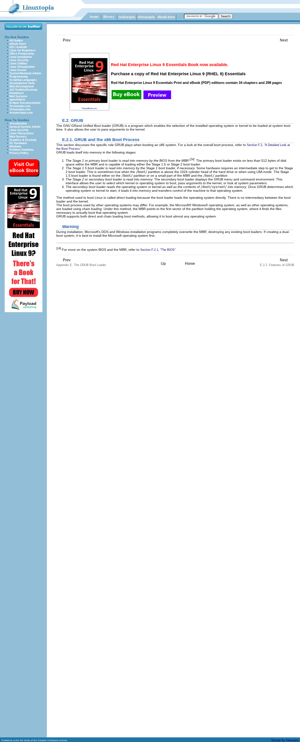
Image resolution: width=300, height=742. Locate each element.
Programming (18, 76)
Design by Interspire (285, 740)
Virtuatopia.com (19, 109)
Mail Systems (18, 96)
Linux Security (19, 60)
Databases (16, 93)
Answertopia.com (21, 112)
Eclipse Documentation (24, 103)
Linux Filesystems (21, 133)
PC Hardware (18, 143)
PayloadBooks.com (89, 108)
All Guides (16, 40)
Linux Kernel (17, 70)
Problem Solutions (21, 149)
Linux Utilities (18, 63)
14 (192, 159)
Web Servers (18, 136)
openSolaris (17, 99)
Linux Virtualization (22, 66)
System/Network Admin (25, 73)
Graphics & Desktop (22, 140)
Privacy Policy (19, 153)
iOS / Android (18, 47)
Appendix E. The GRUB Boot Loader (81, 262)
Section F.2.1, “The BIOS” (158, 249)
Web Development (21, 86)
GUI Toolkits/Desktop (23, 89)
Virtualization (18, 123)
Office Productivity (21, 53)
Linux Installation (20, 57)
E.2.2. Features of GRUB (277, 262)
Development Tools (22, 83)
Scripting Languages (23, 80)
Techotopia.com (19, 106)
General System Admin (24, 126)
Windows (15, 146)
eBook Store (17, 43)
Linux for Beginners (22, 50)
